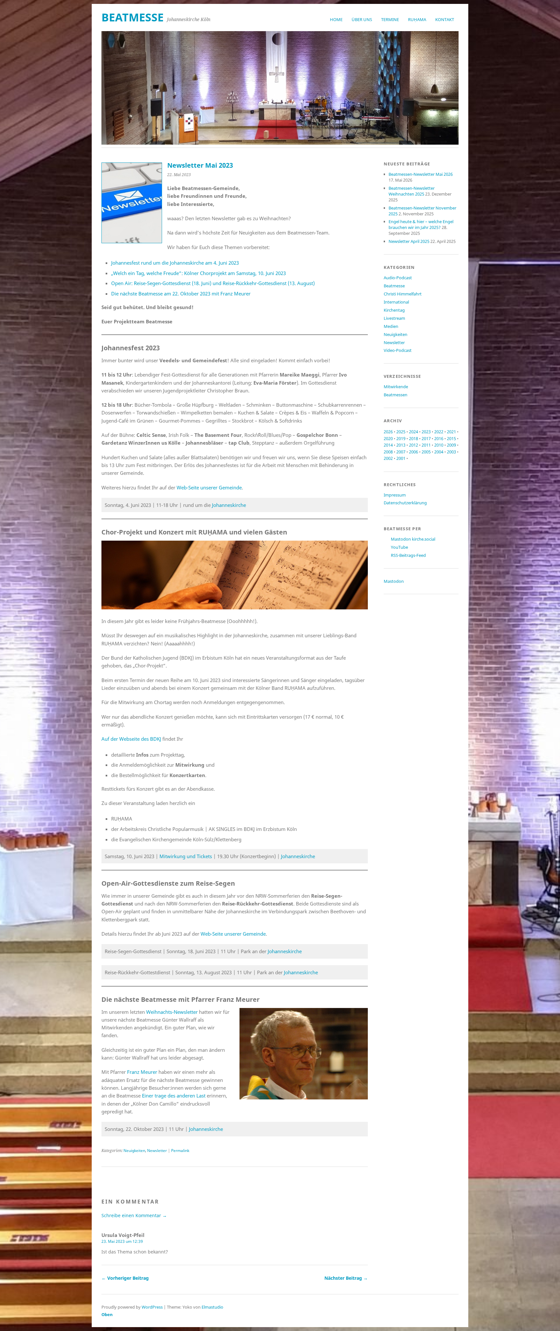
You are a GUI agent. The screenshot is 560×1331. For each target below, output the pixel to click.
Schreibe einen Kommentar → (134, 1215)
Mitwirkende (396, 387)
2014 (388, 445)
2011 (426, 445)
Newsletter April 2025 (409, 241)
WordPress (152, 1307)
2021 (451, 432)
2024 (413, 432)
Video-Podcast (398, 350)
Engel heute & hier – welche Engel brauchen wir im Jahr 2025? (421, 224)
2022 (438, 432)
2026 (388, 432)
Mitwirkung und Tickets (185, 856)
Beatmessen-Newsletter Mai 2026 (421, 174)
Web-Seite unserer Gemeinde (209, 487)
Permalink (180, 1150)
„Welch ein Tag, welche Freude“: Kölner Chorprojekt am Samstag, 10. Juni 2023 (198, 273)
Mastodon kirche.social (413, 539)
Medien (391, 326)
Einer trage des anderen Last (173, 1095)
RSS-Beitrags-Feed (408, 555)
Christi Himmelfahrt (403, 294)
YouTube (399, 547)
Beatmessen (395, 395)
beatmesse (132, 17)
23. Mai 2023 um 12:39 (122, 1241)
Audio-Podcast (398, 278)
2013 (400, 445)
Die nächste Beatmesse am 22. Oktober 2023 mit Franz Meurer (181, 293)
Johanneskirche (229, 505)
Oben (107, 1314)
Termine (390, 19)
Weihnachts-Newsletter (172, 1012)
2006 (413, 452)
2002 (388, 458)
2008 (388, 452)
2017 (426, 438)
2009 (451, 445)
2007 (400, 452)
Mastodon (394, 581)
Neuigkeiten (134, 1150)
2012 (413, 445)
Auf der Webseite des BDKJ (131, 739)
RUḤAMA (417, 19)
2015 (451, 438)
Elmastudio (212, 1307)
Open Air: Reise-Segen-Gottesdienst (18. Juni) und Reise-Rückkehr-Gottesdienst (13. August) (213, 283)
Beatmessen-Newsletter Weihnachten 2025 (412, 191)
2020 (388, 438)
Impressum (395, 495)
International (396, 302)
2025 (400, 432)
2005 (426, 452)
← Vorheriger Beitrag (125, 1278)
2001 (400, 458)
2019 (400, 438)
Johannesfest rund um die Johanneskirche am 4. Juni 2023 (175, 262)
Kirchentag (394, 310)
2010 (438, 445)
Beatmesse (394, 286)
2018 (413, 438)
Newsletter (157, 1150)
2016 (438, 438)
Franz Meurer (142, 1072)
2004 (438, 452)
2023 (426, 432)
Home (336, 19)
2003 (451, 452)
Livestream (394, 318)
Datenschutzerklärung (405, 503)
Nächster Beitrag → (346, 1278)
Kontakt (444, 19)
